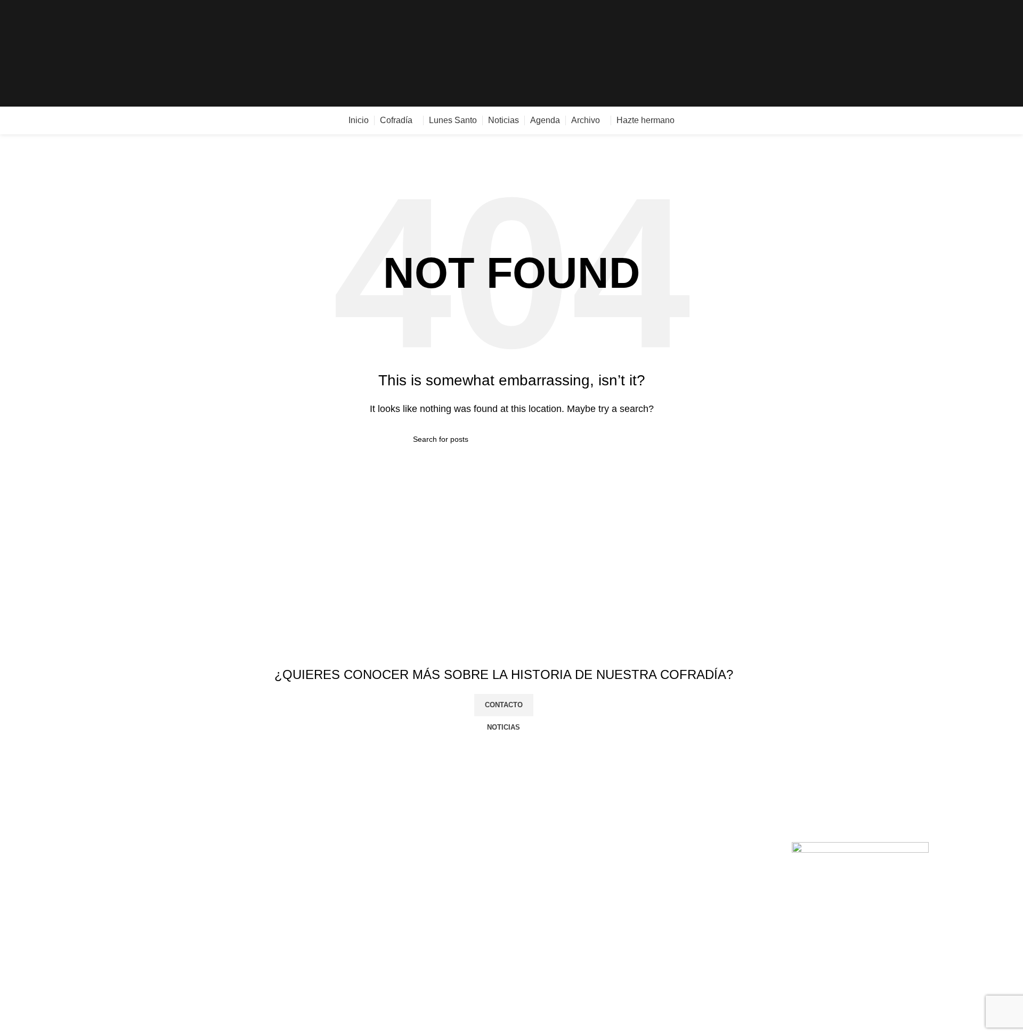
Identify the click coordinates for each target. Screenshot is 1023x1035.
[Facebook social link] (960, 53)
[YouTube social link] (996, 53)
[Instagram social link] (984, 53)
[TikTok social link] (1009, 53)
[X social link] (972, 53)
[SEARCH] (606, 439)
